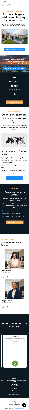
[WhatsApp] (11, 277)
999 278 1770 (14, 385)
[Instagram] (3, 277)
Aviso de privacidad (19, 408)
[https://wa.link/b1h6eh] (14, 259)
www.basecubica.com (14, 394)
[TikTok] (7, 277)
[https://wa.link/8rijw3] (14, 289)
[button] (27, 4)
